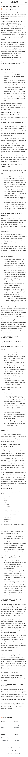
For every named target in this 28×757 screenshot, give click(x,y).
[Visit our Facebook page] (16, 750)
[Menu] (2, 2)
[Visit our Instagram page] (13, 750)
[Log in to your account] (26, 2)
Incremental (17, 747)
